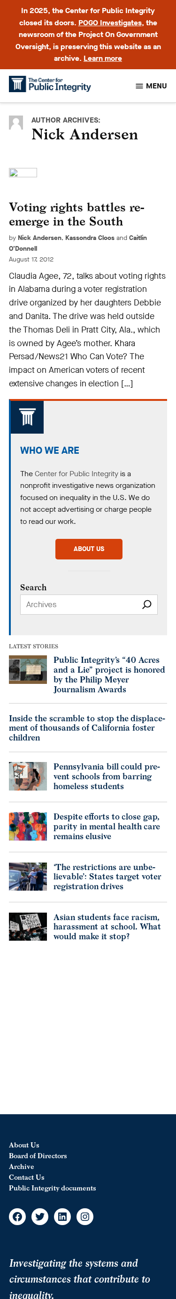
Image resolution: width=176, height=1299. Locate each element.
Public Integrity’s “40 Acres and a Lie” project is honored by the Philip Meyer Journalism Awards (109, 674)
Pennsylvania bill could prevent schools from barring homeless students (107, 776)
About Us (24, 1145)
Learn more (103, 58)
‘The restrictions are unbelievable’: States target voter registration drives (107, 876)
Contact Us (27, 1177)
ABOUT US (89, 548)
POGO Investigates (110, 23)
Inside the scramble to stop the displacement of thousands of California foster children (87, 727)
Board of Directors (38, 1156)
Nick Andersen (39, 237)
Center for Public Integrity (76, 474)
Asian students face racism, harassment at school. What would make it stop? (107, 926)
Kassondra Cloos (90, 237)
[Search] (146, 604)
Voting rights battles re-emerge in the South (77, 214)
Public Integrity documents (52, 1188)
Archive (21, 1166)
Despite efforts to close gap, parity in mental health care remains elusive (107, 826)
